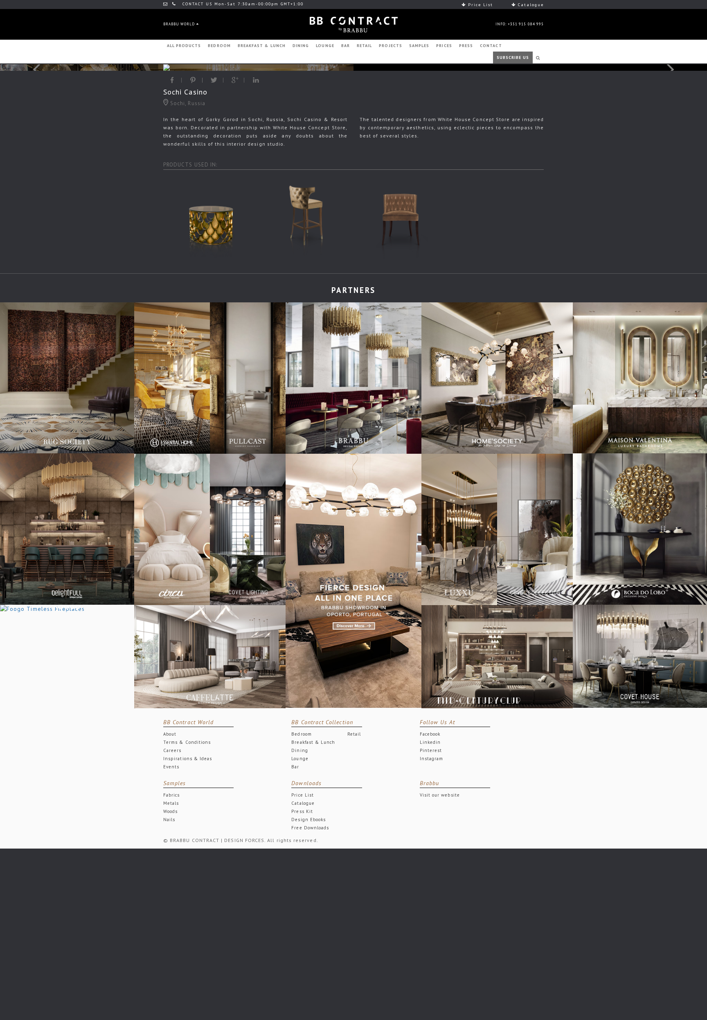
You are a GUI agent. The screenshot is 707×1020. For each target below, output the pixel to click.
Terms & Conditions (187, 742)
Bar (295, 767)
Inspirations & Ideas (187, 758)
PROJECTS (390, 45)
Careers (172, 750)
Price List (479, 4)
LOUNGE (325, 45)
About (169, 734)
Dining (299, 750)
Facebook (430, 734)
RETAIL (364, 45)
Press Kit (302, 811)
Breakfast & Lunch (313, 742)
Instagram (432, 758)
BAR (345, 45)
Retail (354, 734)
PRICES (444, 45)
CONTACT (491, 45)
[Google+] (235, 80)
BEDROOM (219, 45)
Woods (170, 811)
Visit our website (440, 795)
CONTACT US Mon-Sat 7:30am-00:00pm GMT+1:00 (242, 4)
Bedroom (301, 734)
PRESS (466, 45)
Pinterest (431, 750)
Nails (169, 819)
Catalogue (530, 4)
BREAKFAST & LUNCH (262, 45)
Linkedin (430, 742)
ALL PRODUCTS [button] (184, 45)
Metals (171, 803)
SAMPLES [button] (419, 45)
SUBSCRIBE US (513, 57)
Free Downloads (310, 828)
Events (171, 767)
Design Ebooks (308, 819)
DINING (301, 45)
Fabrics (171, 795)
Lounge (299, 758)
